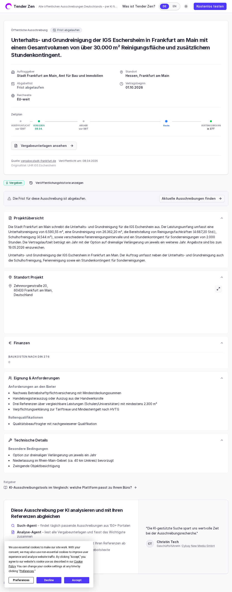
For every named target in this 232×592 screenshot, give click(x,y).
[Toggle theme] (186, 6)
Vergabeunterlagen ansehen (44, 146)
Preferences (21, 580)
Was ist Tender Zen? (138, 6)
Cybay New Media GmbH (198, 546)
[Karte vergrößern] (170, 306)
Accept (77, 580)
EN (174, 6)
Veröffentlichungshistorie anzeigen (59, 182)
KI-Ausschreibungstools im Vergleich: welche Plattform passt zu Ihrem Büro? (70, 487)
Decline (49, 580)
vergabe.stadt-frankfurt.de (38, 161)
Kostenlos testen (210, 6)
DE (164, 6)
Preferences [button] (27, 571)
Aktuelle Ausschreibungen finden (189, 198)
